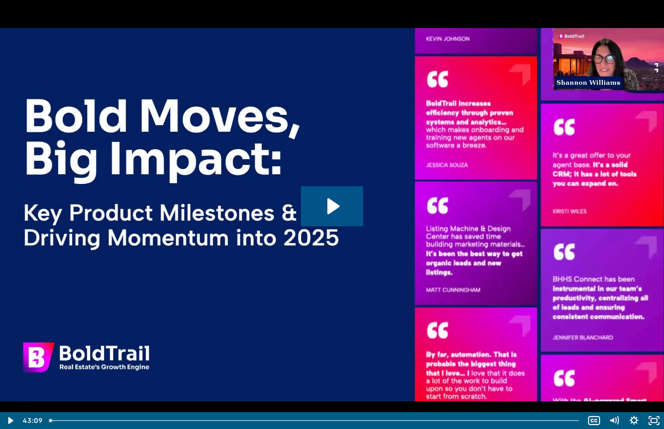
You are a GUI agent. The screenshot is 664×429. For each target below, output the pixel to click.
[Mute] (614, 420)
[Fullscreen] (654, 420)
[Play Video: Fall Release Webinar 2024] (332, 206)
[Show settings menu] (634, 420)
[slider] (314, 420)
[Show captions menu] (594, 420)
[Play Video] (10, 420)
